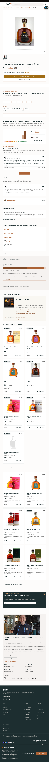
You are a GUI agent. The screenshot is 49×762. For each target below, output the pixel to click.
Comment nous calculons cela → (9, 219)
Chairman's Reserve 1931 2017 (34, 529)
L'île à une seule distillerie (19, 317)
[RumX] (8, 4)
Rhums (4, 705)
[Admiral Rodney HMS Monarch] (13, 519)
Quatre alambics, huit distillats (23, 311)
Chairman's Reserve (8, 237)
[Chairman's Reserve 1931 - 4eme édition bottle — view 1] (5, 57)
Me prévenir (18, 355)
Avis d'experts (36, 85)
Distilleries (26, 714)
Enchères (4, 710)
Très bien (10, 67)
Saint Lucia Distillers (8, 233)
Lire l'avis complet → (8, 193)
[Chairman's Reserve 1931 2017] (36, 519)
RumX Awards (5, 712)
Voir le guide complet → (8, 126)
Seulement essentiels (28, 753)
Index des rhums (27, 719)
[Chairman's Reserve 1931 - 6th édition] (36, 406)
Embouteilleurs (27, 715)
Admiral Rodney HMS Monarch (11, 529)
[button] (24, 32)
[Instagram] (6, 700)
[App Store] (42, 744)
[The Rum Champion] (5, 200)
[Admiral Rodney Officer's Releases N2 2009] (36, 555)
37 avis (10, 385)
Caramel (16, 108)
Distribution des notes (18, 85)
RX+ (37, 718)
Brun (4, 108)
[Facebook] (4, 700)
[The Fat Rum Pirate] (5, 187)
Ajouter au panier (40, 427)
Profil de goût (10, 85)
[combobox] (27, 4)
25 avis (10, 421)
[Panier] (45, 4)
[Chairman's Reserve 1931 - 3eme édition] (13, 370)
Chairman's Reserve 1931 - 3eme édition (12, 381)
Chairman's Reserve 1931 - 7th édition (11, 453)
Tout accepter (42, 753)
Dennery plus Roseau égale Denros (24, 309)
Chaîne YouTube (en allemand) (11, 661)
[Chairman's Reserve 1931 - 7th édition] (13, 442)
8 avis (32, 352)
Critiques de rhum (28, 85)
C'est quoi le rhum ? (28, 705)
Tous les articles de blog (29, 710)
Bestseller (5, 707)
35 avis (32, 570)
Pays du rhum (27, 712)
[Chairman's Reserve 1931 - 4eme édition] (36, 370)
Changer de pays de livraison (24, 79)
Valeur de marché (44, 85)
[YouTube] (9, 700)
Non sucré (11, 241)
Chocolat (21, 108)
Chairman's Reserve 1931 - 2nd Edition (34, 347)
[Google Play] (45, 744)
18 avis (10, 457)
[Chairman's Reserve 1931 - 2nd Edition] (36, 337)
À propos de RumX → (10, 658)
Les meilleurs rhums (7, 709)
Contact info (5, 730)
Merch (4, 714)
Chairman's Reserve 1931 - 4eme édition (34, 381)
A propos (38, 705)
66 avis (10, 570)
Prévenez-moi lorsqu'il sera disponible (25, 76)
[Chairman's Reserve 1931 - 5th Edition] (13, 406)
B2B (37, 715)
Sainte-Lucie (6, 229)
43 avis (10, 534)
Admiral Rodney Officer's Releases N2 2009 (35, 566)
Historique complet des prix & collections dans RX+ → (18, 278)
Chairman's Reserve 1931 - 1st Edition (11, 347)
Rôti (12, 108)
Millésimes (26, 717)
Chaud (8, 108)
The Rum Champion (11, 200)
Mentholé (26, 108)
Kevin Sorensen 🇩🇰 (11, 156)
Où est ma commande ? (7, 726)
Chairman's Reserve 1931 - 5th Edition (11, 417)
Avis (37, 707)
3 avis (10, 352)
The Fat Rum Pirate (11, 186)
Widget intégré (40, 717)
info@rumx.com (6, 696)
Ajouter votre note (38, 140)
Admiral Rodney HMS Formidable (12, 565)
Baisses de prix (27, 720)
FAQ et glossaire (27, 707)
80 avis (32, 534)
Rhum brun (5, 62)
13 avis (32, 385)
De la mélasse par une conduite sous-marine (26, 313)
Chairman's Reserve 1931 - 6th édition (34, 417)
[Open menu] (4, 4)
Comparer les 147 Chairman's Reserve (14, 584)
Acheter (4, 85)
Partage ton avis (6, 728)
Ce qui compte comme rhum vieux (21, 319)
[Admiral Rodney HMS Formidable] (13, 555)
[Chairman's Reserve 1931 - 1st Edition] (13, 337)
